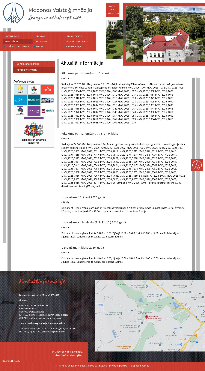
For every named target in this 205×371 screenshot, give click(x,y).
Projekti (40, 46)
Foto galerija (73, 46)
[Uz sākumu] (47, 23)
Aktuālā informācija (27, 69)
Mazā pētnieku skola (17, 46)
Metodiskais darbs (77, 41)
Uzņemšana (11, 41)
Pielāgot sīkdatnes (139, 365)
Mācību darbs (74, 36)
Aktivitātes (42, 41)
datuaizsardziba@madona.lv (51, 331)
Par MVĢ (40, 36)
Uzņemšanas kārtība (28, 63)
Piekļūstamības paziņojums (92, 365)
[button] (190, 9)
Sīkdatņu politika (118, 365)
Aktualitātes (12, 36)
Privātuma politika (66, 365)
